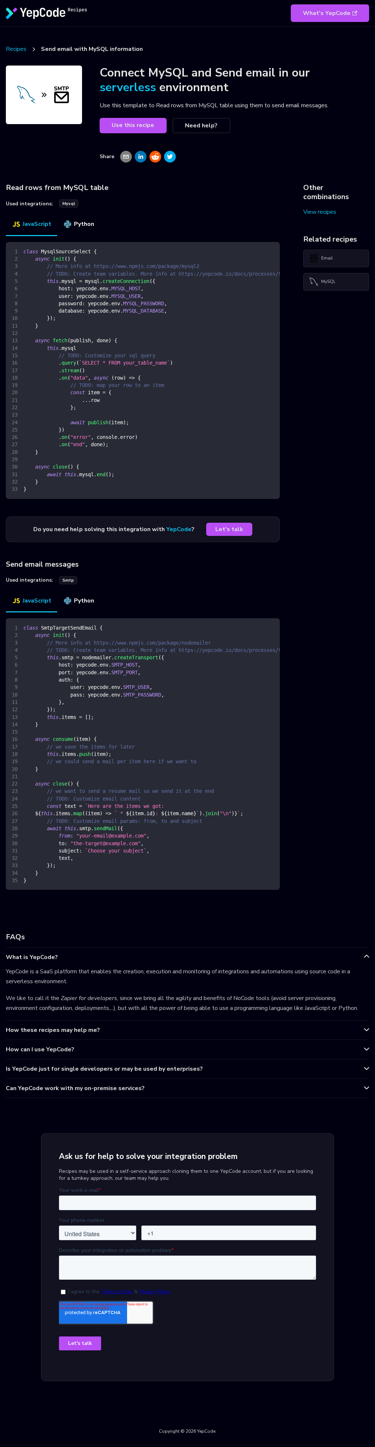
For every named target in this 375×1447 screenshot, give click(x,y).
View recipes (319, 212)
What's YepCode (326, 13)
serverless (128, 87)
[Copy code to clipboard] (271, 251)
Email (327, 258)
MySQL (328, 281)
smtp (68, 580)
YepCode (179, 529)
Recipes (16, 49)
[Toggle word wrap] (257, 251)
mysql (68, 203)
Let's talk (229, 529)
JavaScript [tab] (37, 224)
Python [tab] (84, 224)
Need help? (201, 126)
